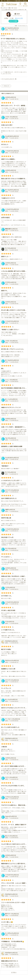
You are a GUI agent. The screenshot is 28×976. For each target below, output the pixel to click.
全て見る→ (14, 972)
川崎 (12, 18)
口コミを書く (14, 21)
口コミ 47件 (20, 18)
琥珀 (9, 7)
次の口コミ (6, 86)
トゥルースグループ (11, 4)
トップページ (4, 7)
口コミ (15, 7)
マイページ (20, 5)
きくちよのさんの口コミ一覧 (9, 79)
